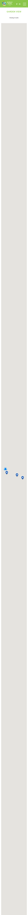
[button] (23, 477)
